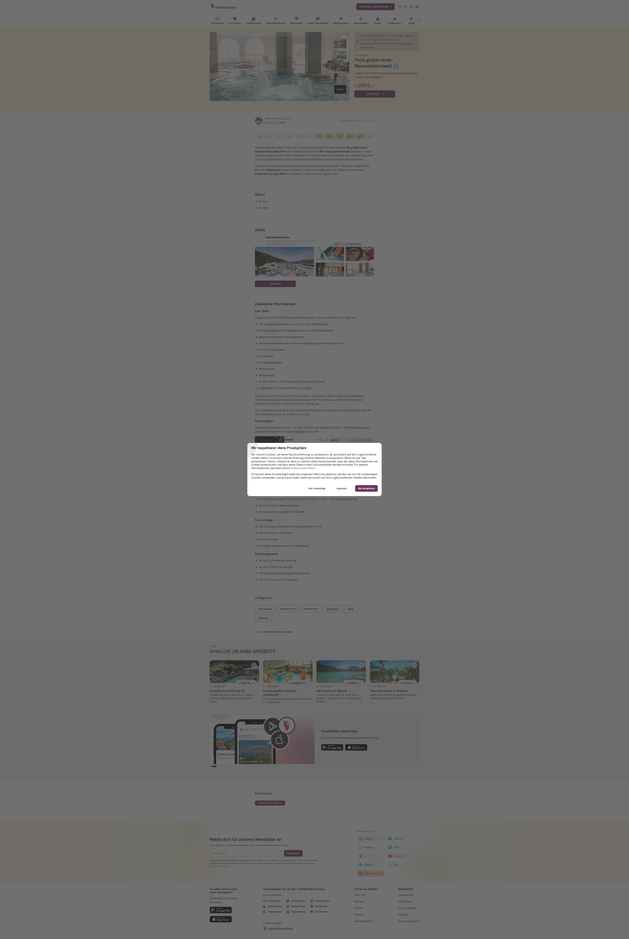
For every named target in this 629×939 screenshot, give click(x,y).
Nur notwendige (316, 488)
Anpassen (342, 488)
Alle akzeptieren (366, 488)
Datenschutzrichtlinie (303, 468)
